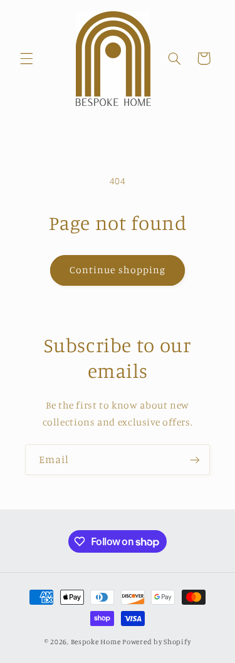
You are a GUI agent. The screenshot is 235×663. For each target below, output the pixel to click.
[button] (26, 58)
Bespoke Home (96, 641)
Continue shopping (117, 270)
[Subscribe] (194, 459)
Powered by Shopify (156, 641)
